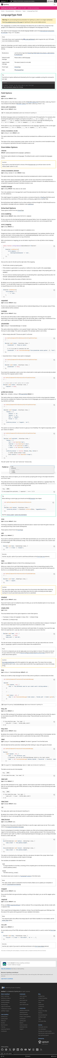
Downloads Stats (23, 1027)
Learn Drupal (23, 1002)
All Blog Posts (41, 996)
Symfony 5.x (33, 20)
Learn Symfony (4, 1014)
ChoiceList (32, 498)
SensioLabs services (43, 1027)
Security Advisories (42, 1015)
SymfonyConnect (23, 1012)
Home (2, 11)
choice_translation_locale (9, 131)
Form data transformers (8, 662)
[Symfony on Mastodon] (14, 1049)
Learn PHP (22, 998)
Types (24, 11)
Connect (51, 1)
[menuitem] (10, 996)
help (2, 670)
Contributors (23, 1018)
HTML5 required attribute (13, 905)
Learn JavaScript (23, 1000)
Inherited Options (8, 208)
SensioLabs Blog (42, 1021)
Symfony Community (24, 1010)
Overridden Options (9, 147)
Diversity (40, 1008)
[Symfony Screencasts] (37, 1049)
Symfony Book (4, 1018)
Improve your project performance (46, 1033)
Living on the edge (42, 1010)
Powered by (41, 1038)
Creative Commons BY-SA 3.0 (35, 950)
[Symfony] (26, 4)
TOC (3, 1056)
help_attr (4, 709)
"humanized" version (25, 876)
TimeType (43, 197)
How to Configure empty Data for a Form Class (32, 653)
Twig (39, 1019)
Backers (21, 1022)
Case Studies (41, 1000)
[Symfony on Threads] (33, 1049)
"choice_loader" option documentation (16, 515)
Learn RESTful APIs (24, 1004)
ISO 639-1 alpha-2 (21, 103)
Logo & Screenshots (5, 1006)
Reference (18, 11)
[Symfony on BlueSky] (29, 1049)
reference (30, 204)
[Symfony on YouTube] (25, 1049)
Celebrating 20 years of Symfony (12, 987)
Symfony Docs (4, 1016)
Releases (40, 1012)
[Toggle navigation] (54, 4)
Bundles (3, 1022)
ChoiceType (17, 67)
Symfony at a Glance (6, 998)
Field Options (6, 93)
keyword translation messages (16, 827)
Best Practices (4, 1025)
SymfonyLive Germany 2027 (8, 8)
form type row (41, 556)
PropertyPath (23, 394)
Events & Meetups (24, 1014)
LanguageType (19, 70)
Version (54, 1056)
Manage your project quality (45, 1031)
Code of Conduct (23, 1025)
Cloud (39, 1002)
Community (22, 1008)
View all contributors (6, 968)
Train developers (42, 1029)
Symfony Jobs (23, 1020)
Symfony (4, 1)
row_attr (4, 925)
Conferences (41, 1006)
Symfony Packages (5, 1000)
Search (28, 1056)
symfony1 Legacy (5, 1010)
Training (3, 1027)
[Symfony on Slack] (6, 1049)
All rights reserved (25, 991)
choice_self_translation (8, 107)
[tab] (3, 489)
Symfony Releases (5, 1002)
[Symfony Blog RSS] (41, 1049)
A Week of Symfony (42, 998)
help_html (4, 729)
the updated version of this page (13, 22)
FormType (20, 530)
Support (21, 1029)
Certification (4, 1031)
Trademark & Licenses (6, 1008)
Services (40, 1025)
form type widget (39, 946)
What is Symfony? (5, 994)
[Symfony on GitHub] (2, 1049)
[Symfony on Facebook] (22, 1049)
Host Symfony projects (43, 1035)
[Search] (55, 1)
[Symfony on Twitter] (10, 1049)
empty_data (5, 920)
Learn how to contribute (7, 978)
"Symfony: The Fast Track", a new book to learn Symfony (23, 1)
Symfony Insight (42, 1017)
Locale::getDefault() (30, 39)
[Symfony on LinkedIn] (18, 1049)
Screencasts (22, 994)
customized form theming (14, 884)
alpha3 (3, 96)
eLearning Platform (5, 1029)
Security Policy (4, 1004)
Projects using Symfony (25, 1016)
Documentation (10, 11)
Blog (39, 994)
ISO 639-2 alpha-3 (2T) (33, 102)
